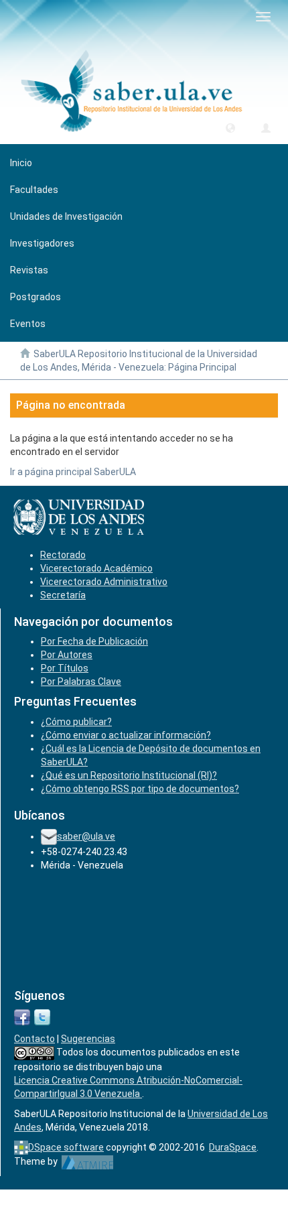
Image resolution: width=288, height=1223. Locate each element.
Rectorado (63, 555)
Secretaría (63, 595)
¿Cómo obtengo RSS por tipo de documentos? (140, 788)
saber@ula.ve (86, 836)
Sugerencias (88, 1038)
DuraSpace (233, 1147)
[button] (230, 127)
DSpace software (66, 1147)
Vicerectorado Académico (96, 568)
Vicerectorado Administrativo (103, 581)
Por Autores (66, 654)
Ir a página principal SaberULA (73, 471)
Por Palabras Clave (81, 681)
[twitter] (42, 1016)
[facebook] (22, 1016)
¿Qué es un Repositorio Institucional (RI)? (129, 775)
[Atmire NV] (87, 1161)
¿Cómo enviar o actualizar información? (126, 735)
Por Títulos (64, 668)
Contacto (34, 1038)
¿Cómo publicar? (76, 721)
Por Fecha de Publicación (94, 641)
